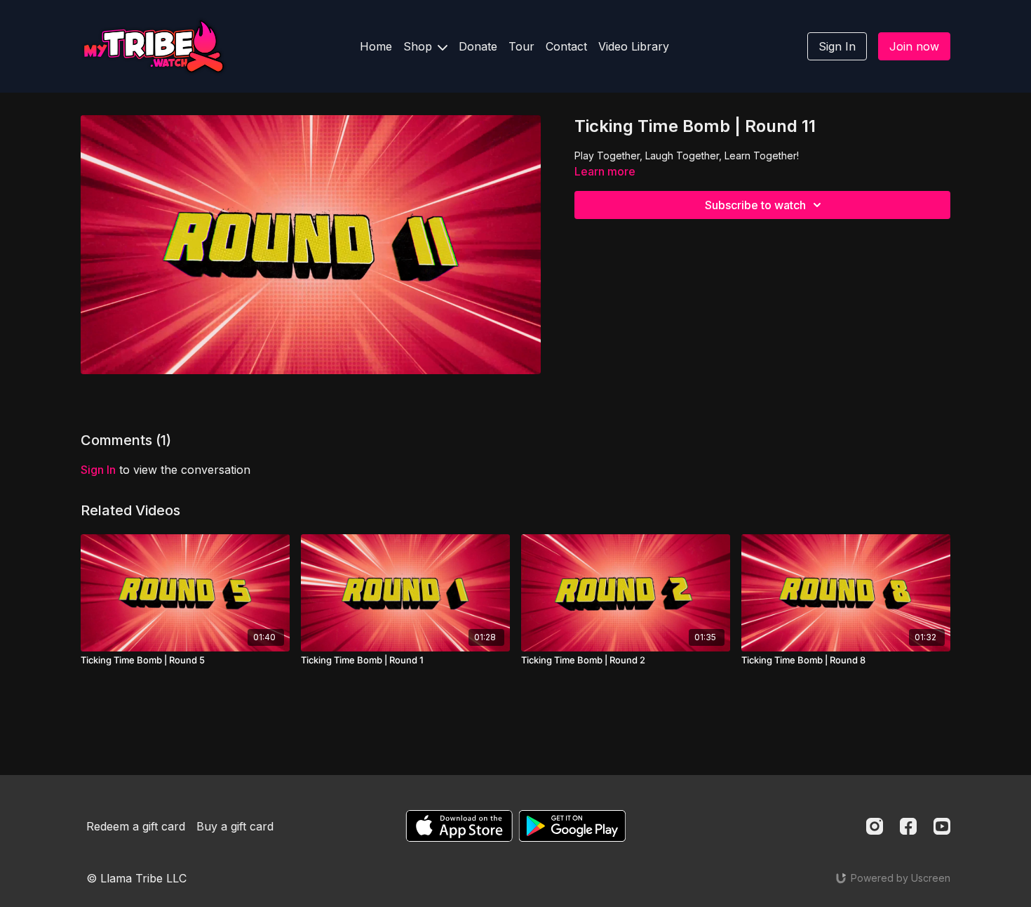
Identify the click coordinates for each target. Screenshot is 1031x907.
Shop (419, 46)
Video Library (633, 46)
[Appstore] (459, 826)
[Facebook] (908, 826)
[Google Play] (572, 826)
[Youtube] (942, 826)
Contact (566, 46)
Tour (521, 46)
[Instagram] (874, 826)
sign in (98, 470)
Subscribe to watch (755, 205)
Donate (478, 46)
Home (376, 46)
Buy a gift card (235, 826)
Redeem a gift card (135, 826)
